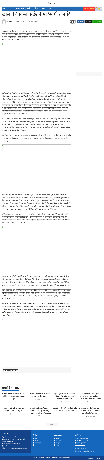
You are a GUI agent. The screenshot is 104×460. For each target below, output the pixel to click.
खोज (35, 438)
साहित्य (36, 441)
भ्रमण (35, 445)
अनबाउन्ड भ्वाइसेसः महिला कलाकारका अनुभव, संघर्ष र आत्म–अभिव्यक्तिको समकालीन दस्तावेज (90, 396)
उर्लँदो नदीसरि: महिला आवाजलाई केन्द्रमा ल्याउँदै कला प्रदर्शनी (13, 409)
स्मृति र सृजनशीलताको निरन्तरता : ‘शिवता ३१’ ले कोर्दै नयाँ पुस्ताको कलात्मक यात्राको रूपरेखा (64, 396)
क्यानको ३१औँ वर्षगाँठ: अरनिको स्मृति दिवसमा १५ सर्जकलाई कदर (65, 409)
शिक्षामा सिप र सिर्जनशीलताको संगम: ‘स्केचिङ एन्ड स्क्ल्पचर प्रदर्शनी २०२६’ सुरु (13, 396)
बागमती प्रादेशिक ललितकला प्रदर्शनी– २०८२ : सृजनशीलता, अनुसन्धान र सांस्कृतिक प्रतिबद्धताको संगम (39, 412)
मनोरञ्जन (57, 438)
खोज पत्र (9, 21)
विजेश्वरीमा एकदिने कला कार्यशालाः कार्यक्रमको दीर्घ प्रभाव (39, 395)
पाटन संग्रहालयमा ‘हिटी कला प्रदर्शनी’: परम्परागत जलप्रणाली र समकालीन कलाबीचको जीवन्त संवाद (90, 411)
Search (99, 73)
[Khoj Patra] (51, 3)
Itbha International (64, 458)
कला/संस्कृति (37, 443)
